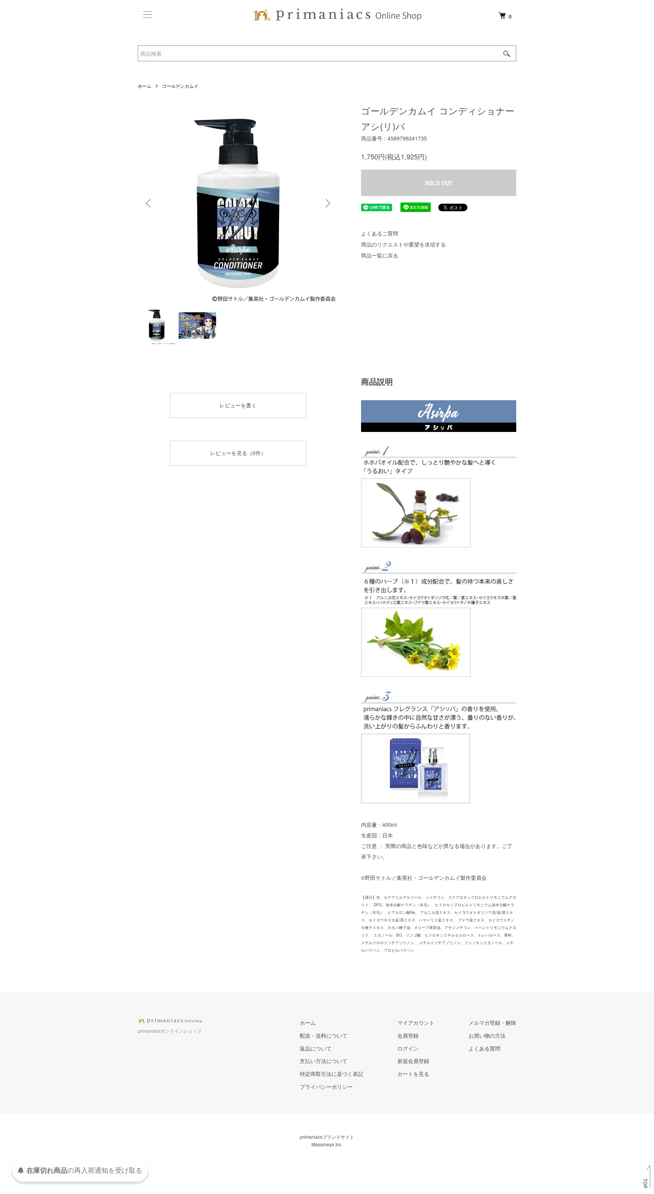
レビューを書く (238, 405)
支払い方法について (323, 1061)
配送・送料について (323, 1035)
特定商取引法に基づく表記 (331, 1073)
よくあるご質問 (379, 233)
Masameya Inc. (327, 1144)
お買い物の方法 (487, 1035)
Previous (149, 203)
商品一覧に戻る (379, 255)
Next (327, 203)
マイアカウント (415, 1022)
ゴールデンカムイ (180, 86)
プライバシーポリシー (326, 1086)
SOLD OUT (439, 183)
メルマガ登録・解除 (492, 1022)
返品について (316, 1048)
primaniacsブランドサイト (327, 1136)
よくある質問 (484, 1048)
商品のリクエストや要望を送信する (403, 244)
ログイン (408, 1048)
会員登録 (408, 1035)
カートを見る (413, 1073)
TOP (645, 1183)
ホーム (144, 86)
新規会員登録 (413, 1061)
